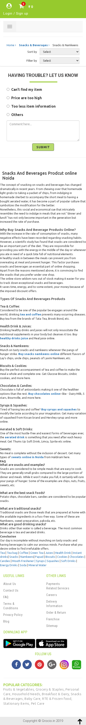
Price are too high (25, 98)
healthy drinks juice (14, 338)
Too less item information (32, 106)
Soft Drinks (68, 560)
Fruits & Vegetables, (19, 689)
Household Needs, (27, 694)
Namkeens (27, 556)
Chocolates (76, 556)
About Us (9, 584)
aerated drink (14, 437)
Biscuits (50, 556)
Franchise (53, 619)
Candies (5, 560)
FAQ (6, 597)
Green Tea (36, 552)
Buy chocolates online (44, 393)
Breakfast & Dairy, (56, 694)
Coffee (23, 552)
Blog (6, 621)
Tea (2, 552)
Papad (39, 556)
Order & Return (56, 612)
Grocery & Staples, (50, 689)
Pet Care (38, 703)
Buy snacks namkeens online (38, 353)
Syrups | (41, 560)
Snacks (13, 556)
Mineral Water (37, 565)
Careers (51, 595)
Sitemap (52, 626)
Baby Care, (33, 698)
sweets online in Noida (27, 457)
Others (16, 115)
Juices (49, 552)
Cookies (62, 556)
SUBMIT (43, 147)
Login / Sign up (15, 13)
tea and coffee (30, 314)
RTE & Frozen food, (57, 698)
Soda (23, 565)
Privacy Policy (12, 615)
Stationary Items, (17, 703)
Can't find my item (25, 89)
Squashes (53, 560)
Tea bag (12, 552)
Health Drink (63, 552)
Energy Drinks (9, 565)
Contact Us (11, 590)
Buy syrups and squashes (59, 409)
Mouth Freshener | (24, 560)
